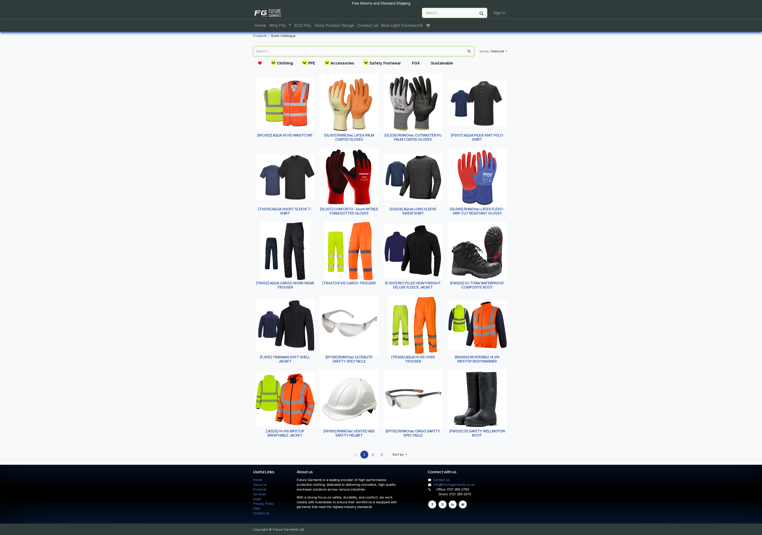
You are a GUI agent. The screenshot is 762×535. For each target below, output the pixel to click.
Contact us (261, 513)
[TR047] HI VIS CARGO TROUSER (349, 283)
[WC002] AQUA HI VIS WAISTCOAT (285, 135)
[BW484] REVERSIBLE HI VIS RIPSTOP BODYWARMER (477, 359)
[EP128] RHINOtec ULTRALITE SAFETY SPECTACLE (349, 359)
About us (260, 485)
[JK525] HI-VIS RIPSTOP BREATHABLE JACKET (285, 433)
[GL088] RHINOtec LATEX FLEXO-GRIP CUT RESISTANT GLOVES (477, 211)
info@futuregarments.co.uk (454, 485)
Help (256, 508)
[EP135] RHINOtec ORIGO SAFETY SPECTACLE (413, 433)
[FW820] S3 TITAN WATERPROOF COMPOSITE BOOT (477, 285)
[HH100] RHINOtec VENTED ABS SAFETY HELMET (348, 433)
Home (257, 480)
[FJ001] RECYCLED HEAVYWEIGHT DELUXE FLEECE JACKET (413, 285)
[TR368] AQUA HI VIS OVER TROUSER (413, 359)
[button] (493, 51)
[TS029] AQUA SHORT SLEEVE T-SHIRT (285, 211)
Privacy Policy (263, 504)
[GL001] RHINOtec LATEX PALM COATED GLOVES (349, 137)
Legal (257, 499)
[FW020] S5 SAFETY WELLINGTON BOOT (477, 433)
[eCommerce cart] (430, 25)
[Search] (481, 13)
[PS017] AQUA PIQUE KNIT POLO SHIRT (477, 137)
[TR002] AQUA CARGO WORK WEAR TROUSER (285, 285)
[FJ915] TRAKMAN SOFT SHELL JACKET (285, 359)
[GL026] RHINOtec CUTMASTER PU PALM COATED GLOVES (413, 137)
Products (260, 36)
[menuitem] (260, 25)
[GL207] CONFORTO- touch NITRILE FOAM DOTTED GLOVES (349, 211)
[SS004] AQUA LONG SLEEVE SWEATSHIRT (413, 211)
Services (259, 494)
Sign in (499, 12)
